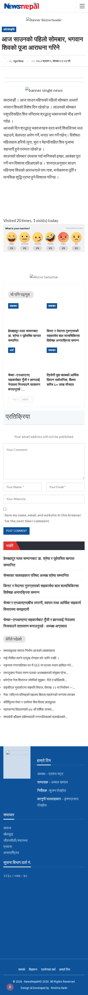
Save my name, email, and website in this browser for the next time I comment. (43, 518)
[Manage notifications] (10, 987)
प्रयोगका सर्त (48, 969)
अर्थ (12, 350)
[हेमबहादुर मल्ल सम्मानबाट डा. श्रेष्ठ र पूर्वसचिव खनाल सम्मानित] (24, 314)
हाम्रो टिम (64, 969)
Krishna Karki (59, 988)
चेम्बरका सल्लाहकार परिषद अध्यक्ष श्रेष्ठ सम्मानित (36, 575)
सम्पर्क (21, 969)
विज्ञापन (33, 969)
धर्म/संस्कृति (9, 29)
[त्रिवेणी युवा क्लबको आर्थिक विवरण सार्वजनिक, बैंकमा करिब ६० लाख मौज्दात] (63, 359)
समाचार (13, 305)
